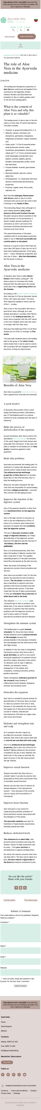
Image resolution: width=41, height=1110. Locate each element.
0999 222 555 (12, 1042)
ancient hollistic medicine (27, 294)
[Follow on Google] (20, 888)
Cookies (33, 1091)
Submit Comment (20, 986)
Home (3, 1022)
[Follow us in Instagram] (8, 1074)
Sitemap (17, 1093)
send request (10, 36)
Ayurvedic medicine (21, 601)
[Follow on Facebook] (16, 888)
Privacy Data (6, 1093)
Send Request (6, 1026)
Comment (4, 922)
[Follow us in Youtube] (24, 1074)
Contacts (4, 1091)
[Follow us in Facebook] (2, 1074)
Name (3, 946)
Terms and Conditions (19, 1091)
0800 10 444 (10, 1046)
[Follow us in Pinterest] (13, 1074)
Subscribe (7, 1062)
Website (3, 968)
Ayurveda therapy (19, 439)
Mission (4, 1031)
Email (3, 957)
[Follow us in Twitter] (19, 1074)
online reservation (26, 36)
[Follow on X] (25, 888)
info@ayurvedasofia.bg (9, 1051)
